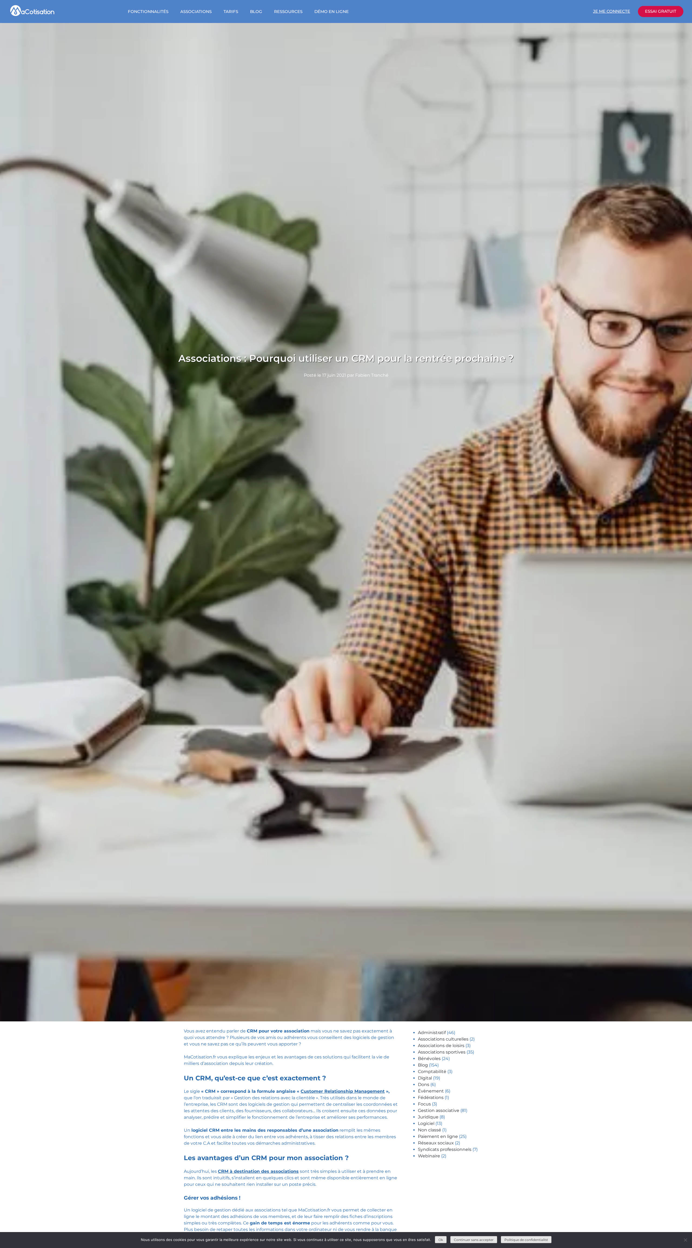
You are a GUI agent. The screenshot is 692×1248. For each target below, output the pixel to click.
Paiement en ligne (438, 1136)
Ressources (288, 11)
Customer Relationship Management (343, 1091)
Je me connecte (611, 11)
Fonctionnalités (148, 11)
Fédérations (431, 1097)
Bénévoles (429, 1058)
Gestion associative (438, 1110)
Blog (256, 11)
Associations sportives (441, 1052)
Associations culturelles (443, 1039)
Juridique (428, 1117)
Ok (440, 1240)
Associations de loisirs (441, 1045)
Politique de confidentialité (526, 1240)
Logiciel (426, 1123)
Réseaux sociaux (436, 1143)
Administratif (432, 1032)
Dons (423, 1084)
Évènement (431, 1091)
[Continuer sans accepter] (685, 1240)
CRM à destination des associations (258, 1171)
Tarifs (231, 11)
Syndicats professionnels (444, 1149)
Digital (425, 1078)
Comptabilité (432, 1071)
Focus (424, 1104)
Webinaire (429, 1155)
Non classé (429, 1130)
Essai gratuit (660, 11)
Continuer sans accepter (474, 1240)
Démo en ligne (331, 11)
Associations (196, 11)
